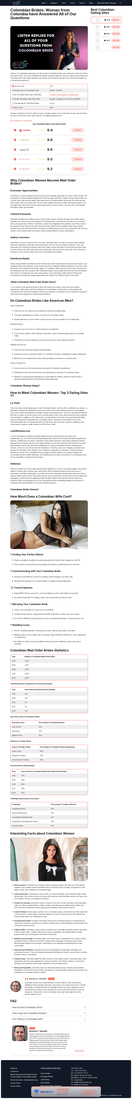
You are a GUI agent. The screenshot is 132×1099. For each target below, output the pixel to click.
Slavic (72, 3)
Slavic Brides (45, 1073)
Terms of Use (15, 1086)
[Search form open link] (120, 3)
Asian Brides (45, 1083)
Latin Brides (45, 1080)
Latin (63, 3)
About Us (13, 1068)
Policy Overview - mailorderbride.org (24, 1080)
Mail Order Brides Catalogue (107, 3)
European (53, 3)
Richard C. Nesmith (38, 979)
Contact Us (14, 1071)
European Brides (47, 1076)
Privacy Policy (15, 1083)
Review (81, 3)
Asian (43, 3)
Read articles (79, 1050)
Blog (90, 3)
